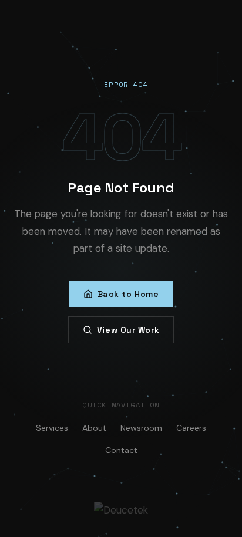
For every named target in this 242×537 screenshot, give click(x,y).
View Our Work (128, 330)
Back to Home (128, 294)
